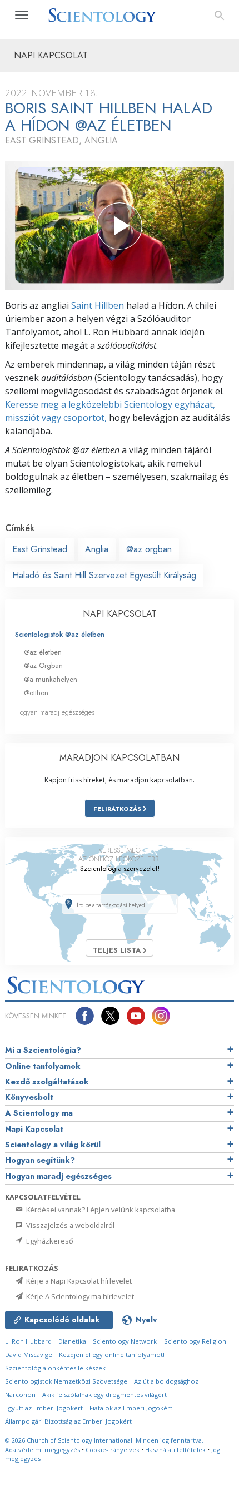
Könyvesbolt (29, 1097)
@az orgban (149, 549)
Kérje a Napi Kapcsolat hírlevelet (78, 1281)
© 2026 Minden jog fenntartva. (104, 1440)
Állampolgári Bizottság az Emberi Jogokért (68, 1421)
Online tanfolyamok (43, 1066)
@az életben (43, 652)
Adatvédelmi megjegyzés (42, 1449)
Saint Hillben (97, 305)
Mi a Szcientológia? (43, 1050)
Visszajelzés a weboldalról (69, 1225)
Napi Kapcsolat (34, 1129)
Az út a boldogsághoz (166, 1381)
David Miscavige (28, 1354)
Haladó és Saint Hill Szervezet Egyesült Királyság (104, 575)
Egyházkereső (48, 1241)
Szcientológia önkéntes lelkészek (55, 1368)
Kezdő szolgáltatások (47, 1081)
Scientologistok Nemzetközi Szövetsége (66, 1381)
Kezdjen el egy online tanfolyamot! (112, 1354)
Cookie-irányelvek (113, 1449)
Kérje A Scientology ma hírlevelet (79, 1296)
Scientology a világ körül (53, 1144)
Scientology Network (125, 1341)
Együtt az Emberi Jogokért (44, 1408)
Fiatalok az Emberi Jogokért (130, 1408)
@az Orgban (43, 665)
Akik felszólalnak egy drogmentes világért (104, 1394)
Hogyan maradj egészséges (54, 712)
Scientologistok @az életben (59, 634)
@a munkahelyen (50, 679)
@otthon (36, 692)
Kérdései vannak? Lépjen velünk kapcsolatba (99, 1210)
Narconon (20, 1394)
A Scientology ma (39, 1112)
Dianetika (72, 1341)
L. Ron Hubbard (28, 1341)
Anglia (96, 549)
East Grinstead (39, 549)
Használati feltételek (175, 1449)
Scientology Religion (195, 1341)
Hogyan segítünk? (40, 1160)
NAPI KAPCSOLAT (120, 613)
